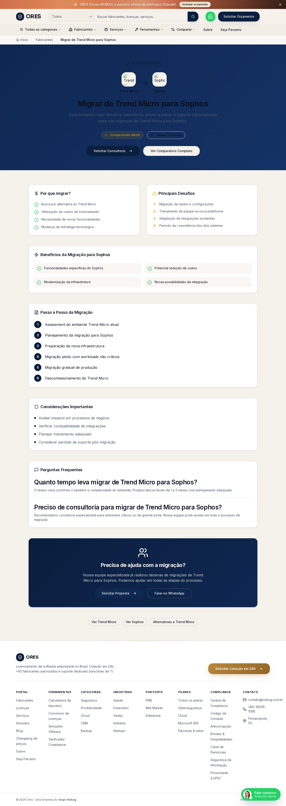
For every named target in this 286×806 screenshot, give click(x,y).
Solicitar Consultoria (109, 151)
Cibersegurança (190, 708)
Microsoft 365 (188, 723)
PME (149, 700)
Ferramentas (150, 29)
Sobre (207, 30)
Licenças (22, 708)
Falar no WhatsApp (169, 593)
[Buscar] (193, 16)
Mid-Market (154, 708)
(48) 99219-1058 (257, 709)
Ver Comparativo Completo (171, 151)
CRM (84, 723)
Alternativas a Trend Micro (173, 622)
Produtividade (91, 708)
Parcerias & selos (191, 731)
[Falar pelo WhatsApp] (210, 16)
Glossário (23, 723)
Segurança (89, 700)
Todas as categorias (41, 29)
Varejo (118, 715)
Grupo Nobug (67, 799)
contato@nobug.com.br (259, 700)
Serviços (116, 29)
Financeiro (121, 708)
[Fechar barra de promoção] (280, 4)
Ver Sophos (135, 622)
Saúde (118, 700)
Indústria (119, 723)
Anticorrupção (220, 726)
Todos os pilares (190, 700)
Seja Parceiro (231, 30)
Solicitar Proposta (115, 593)
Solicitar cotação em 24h (235, 668)
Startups (119, 731)
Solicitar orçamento (195, 4)
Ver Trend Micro (104, 622)
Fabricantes (83, 29)
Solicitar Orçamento (238, 16)
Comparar (184, 29)
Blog (19, 731)
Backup (86, 731)
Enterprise (153, 715)
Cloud (85, 715)
